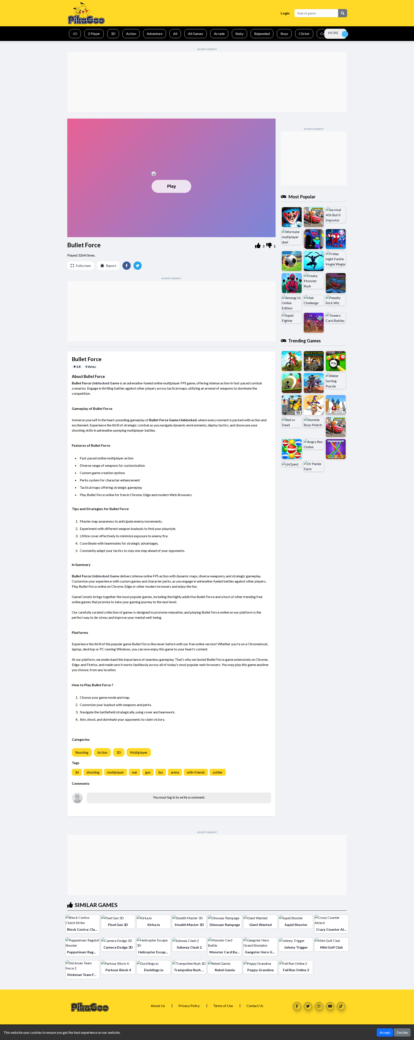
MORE (333, 33)
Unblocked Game (105, 383)
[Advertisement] (207, 82)
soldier (218, 772)
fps (160, 772)
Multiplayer (138, 752)
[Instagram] (319, 1006)
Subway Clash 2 (189, 947)
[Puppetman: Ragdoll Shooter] (82, 943)
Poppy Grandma (260, 970)
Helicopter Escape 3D (155, 952)
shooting (92, 772)
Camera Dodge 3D (118, 947)
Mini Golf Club (331, 947)
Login (285, 13)
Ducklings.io (153, 970)
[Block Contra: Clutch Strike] (82, 920)
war (134, 772)
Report (111, 265)
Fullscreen (83, 265)
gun (148, 772)
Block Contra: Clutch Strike (88, 929)
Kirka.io (153, 925)
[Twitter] (308, 1006)
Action (102, 752)
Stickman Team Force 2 (85, 975)
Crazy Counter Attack (333, 929)
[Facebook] (297, 1006)
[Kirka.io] (144, 918)
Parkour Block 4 (118, 970)
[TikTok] (341, 1006)
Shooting (81, 752)
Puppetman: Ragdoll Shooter (90, 952)
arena (175, 772)
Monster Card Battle (226, 952)
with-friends (196, 772)
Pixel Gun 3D (118, 925)
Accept (385, 1032)
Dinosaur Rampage (225, 925)
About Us (158, 1006)
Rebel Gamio (225, 970)
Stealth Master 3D (189, 925)
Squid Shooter (296, 925)
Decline (402, 1032)
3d (77, 772)
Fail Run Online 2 (296, 970)
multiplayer (115, 772)
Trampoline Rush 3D (190, 970)
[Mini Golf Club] (327, 940)
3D (118, 752)
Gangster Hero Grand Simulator (270, 952)
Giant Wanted (260, 925)
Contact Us (254, 1006)
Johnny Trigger (296, 947)
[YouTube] (330, 1006)
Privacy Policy (189, 1006)
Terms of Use (223, 1006)
